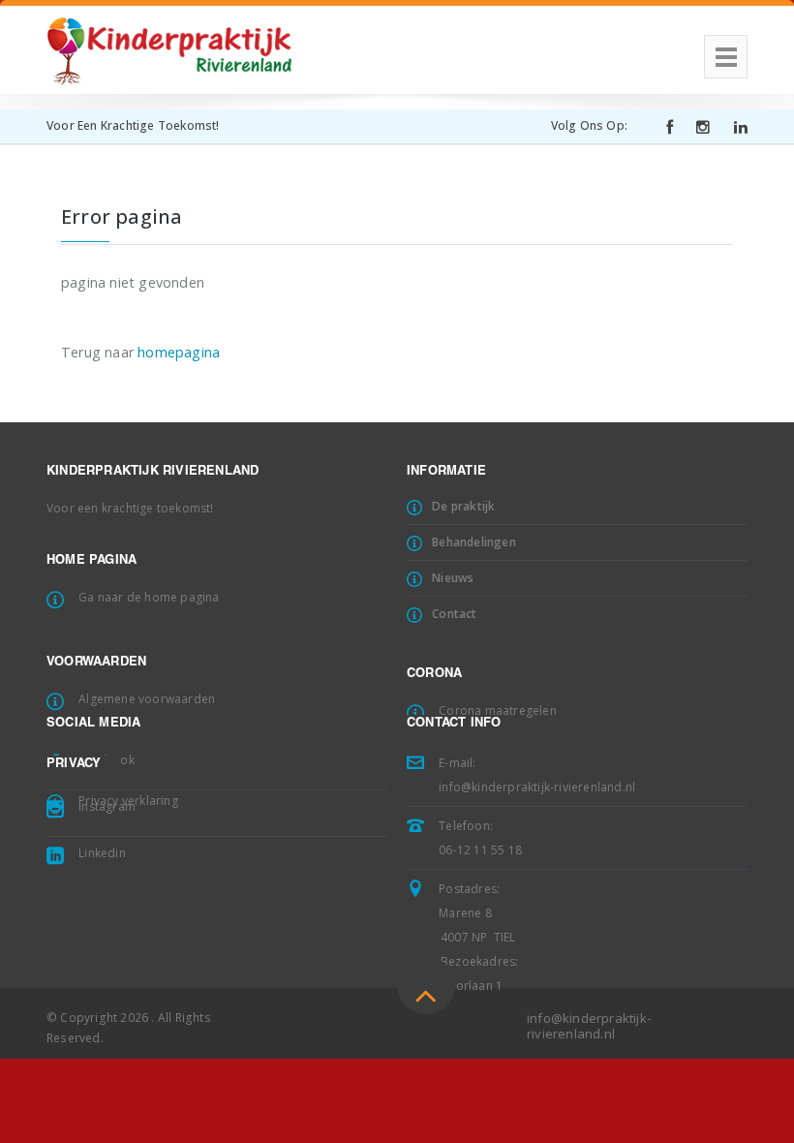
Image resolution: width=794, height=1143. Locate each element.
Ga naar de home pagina (148, 597)
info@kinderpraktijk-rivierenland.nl (537, 787)
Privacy (73, 764)
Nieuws (452, 578)
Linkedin (102, 853)
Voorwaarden (96, 663)
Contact (454, 613)
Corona (434, 674)
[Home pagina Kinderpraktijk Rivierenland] (169, 44)
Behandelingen (474, 542)
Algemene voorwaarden (146, 699)
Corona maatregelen (498, 710)
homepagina (178, 352)
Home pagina (91, 561)
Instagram (107, 806)
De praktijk (463, 506)
